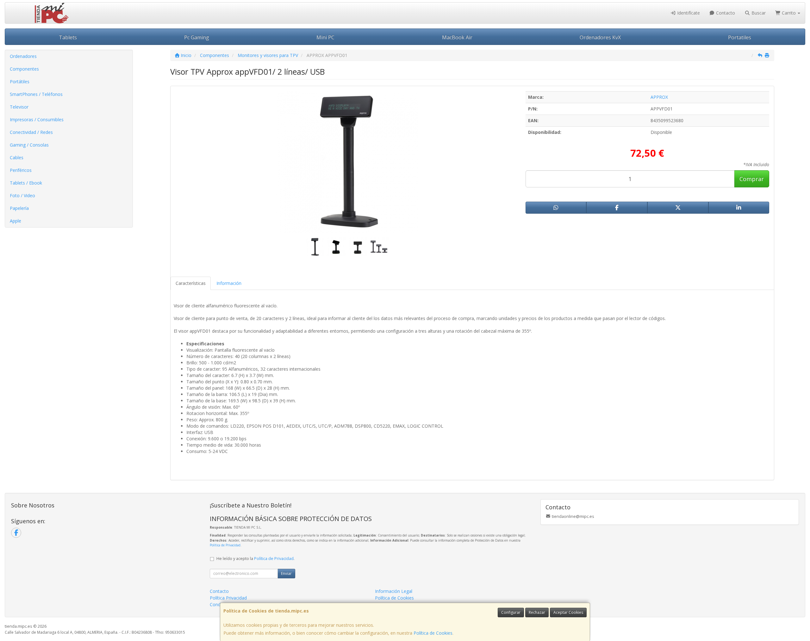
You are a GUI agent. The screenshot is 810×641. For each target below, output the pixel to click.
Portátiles (19, 82)
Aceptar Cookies (568, 612)
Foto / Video (22, 195)
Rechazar (537, 612)
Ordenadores (23, 56)
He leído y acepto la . (255, 558)
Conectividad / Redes (31, 132)
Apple (15, 221)
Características (191, 283)
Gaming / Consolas (29, 145)
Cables (16, 157)
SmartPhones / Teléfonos (36, 94)
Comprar (751, 179)
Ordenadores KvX (600, 37)
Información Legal (393, 591)
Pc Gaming (196, 37)
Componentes (24, 69)
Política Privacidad (228, 598)
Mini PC (325, 37)
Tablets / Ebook (26, 183)
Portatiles (739, 37)
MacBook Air (457, 37)
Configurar (510, 612)
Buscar (758, 13)
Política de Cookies (433, 633)
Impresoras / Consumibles (37, 119)
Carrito (789, 13)
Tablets (68, 37)
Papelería (19, 208)
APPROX (659, 97)
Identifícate (688, 13)
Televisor (19, 107)
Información (228, 283)
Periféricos (21, 170)
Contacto (725, 13)
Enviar (286, 573)
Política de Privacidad (225, 545)
